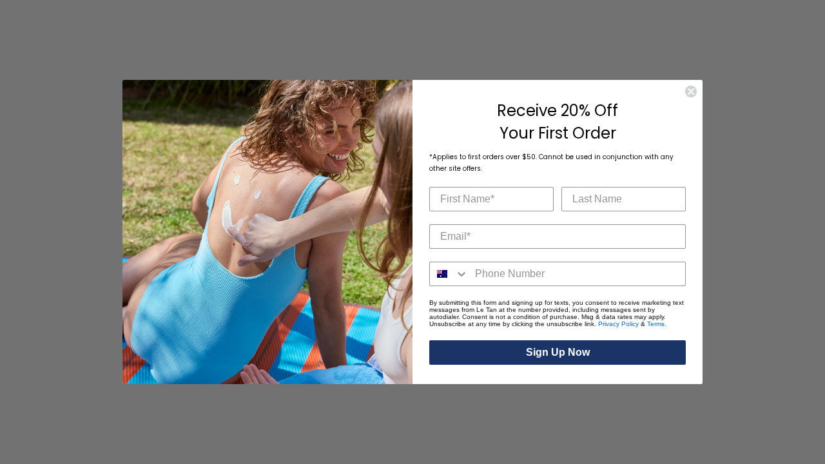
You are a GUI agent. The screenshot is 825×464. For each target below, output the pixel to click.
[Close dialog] (690, 91)
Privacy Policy (618, 323)
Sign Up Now (558, 352)
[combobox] (449, 273)
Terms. (656, 323)
